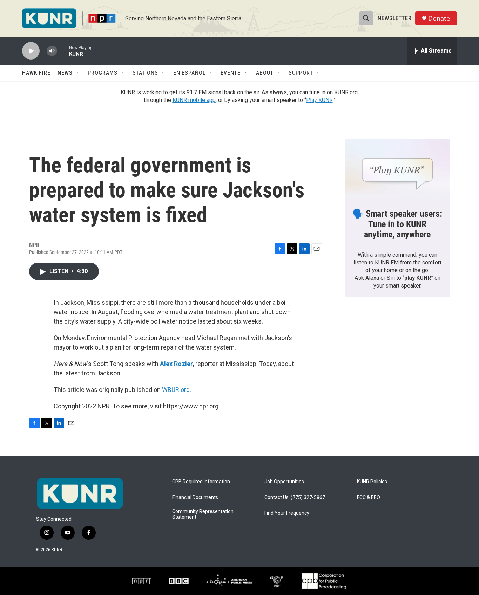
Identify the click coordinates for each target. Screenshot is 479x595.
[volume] (52, 51)
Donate (439, 18)
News (65, 73)
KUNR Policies (372, 481)
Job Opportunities (284, 481)
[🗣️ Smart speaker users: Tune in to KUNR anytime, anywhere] (397, 168)
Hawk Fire (36, 73)
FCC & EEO (368, 497)
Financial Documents (195, 497)
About (265, 73)
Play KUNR (319, 100)
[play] (30, 51)
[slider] (63, 50)
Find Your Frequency (286, 513)
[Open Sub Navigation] (78, 73)
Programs (102, 73)
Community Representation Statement (203, 514)
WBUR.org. (176, 389)
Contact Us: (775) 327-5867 (294, 497)
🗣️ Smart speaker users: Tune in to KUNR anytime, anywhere (397, 224)
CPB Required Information (201, 481)
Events (231, 73)
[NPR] (141, 581)
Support (301, 73)
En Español (189, 73)
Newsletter (395, 18)
